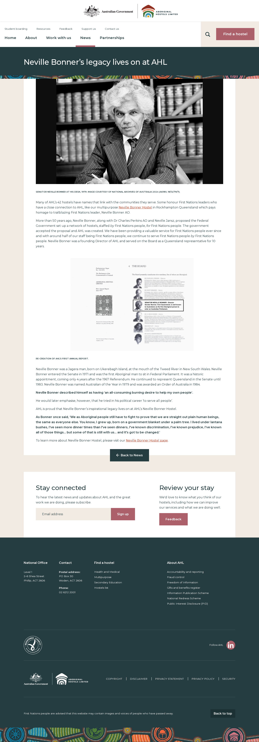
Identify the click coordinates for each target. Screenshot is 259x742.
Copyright (114, 678)
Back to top (223, 713)
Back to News (132, 455)
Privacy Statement (169, 678)
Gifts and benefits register (183, 587)
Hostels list (101, 587)
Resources (43, 28)
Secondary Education (108, 582)
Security (228, 678)
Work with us (58, 38)
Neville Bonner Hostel (135, 207)
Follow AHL (216, 644)
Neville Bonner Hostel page (147, 440)
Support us (89, 28)
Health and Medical (107, 571)
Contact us (112, 28)
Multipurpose (102, 577)
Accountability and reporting (185, 571)
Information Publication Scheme (188, 593)
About (31, 38)
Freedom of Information (182, 582)
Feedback (65, 28)
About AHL (175, 563)
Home (10, 38)
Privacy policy (203, 678)
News (85, 38)
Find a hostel (235, 34)
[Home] (129, 10)
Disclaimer (138, 678)
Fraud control (175, 577)
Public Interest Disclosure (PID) (187, 603)
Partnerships (112, 38)
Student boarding (16, 28)
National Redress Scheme (184, 598)
